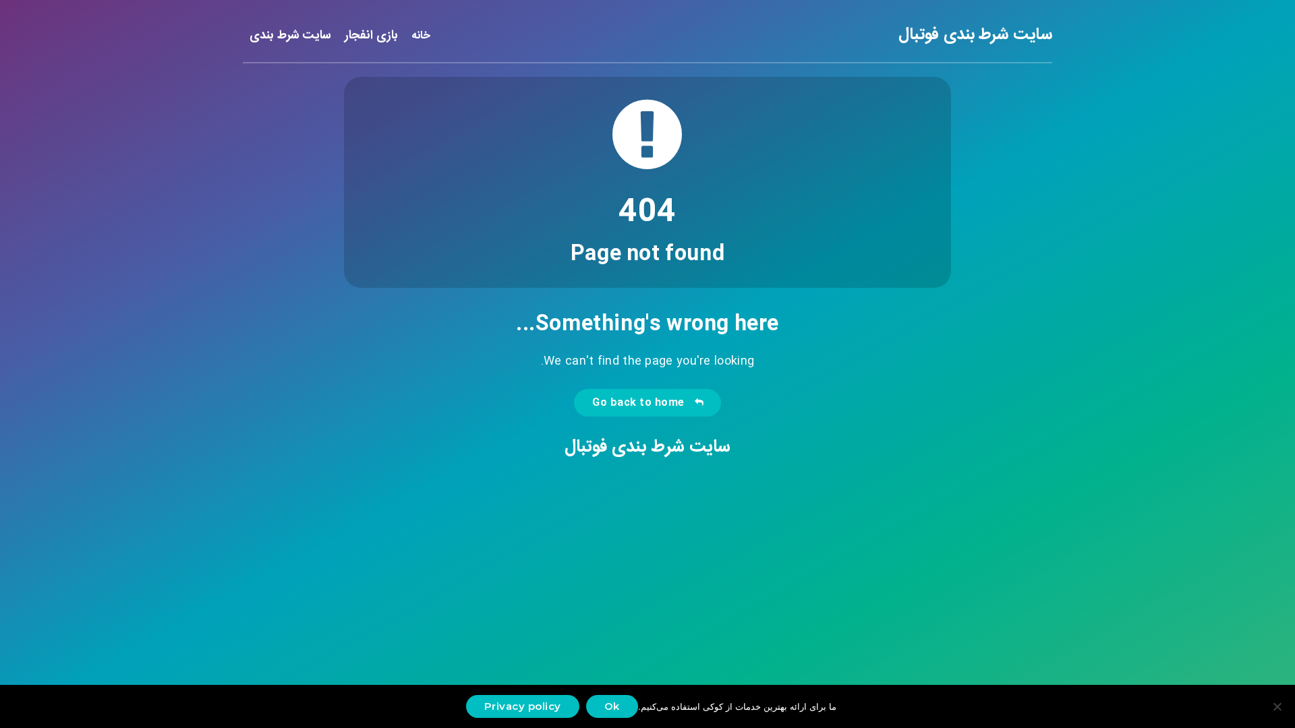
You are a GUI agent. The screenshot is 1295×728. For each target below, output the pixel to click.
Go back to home (641, 402)
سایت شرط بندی (290, 36)
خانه (420, 36)
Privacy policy (522, 706)
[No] (1278, 706)
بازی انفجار (371, 36)
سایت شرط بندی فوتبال (975, 35)
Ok (612, 706)
